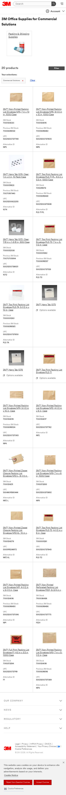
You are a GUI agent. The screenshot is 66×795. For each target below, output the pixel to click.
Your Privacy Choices (47, 746)
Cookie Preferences (23, 749)
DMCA (48, 744)
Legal (17, 744)
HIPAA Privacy (36, 744)
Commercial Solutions (11, 80)
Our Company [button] (13, 701)
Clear (32, 80)
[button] (14, 788)
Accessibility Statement (25, 746)
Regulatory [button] (12, 719)
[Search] (53, 4)
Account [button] (55, 11)
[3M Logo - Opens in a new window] (6, 4)
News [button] (7, 710)
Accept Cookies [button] (42, 782)
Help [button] (7, 728)
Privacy (25, 744)
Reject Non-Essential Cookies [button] (18, 782)
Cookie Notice (11, 775)
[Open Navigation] (62, 4)
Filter (56, 68)
